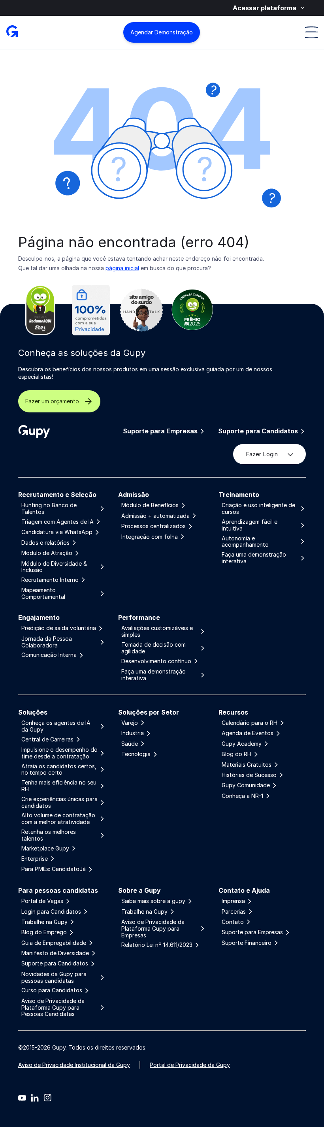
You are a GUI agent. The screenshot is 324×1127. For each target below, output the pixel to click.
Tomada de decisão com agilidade (153, 648)
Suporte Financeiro (246, 943)
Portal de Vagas (42, 901)
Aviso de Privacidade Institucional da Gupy (74, 1064)
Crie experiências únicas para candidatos (59, 802)
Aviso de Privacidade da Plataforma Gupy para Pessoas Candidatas (53, 1008)
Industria (132, 733)
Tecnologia (136, 754)
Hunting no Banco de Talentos (49, 508)
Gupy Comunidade (246, 785)
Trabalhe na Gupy (44, 922)
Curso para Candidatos (51, 990)
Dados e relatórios (45, 543)
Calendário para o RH (249, 723)
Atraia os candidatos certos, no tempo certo (58, 769)
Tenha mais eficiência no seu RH (58, 785)
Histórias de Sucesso (249, 775)
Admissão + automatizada (155, 516)
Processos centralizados (153, 526)
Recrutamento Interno (50, 580)
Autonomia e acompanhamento (245, 541)
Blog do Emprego (44, 932)
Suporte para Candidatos (258, 431)
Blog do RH (236, 754)
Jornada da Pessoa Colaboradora (46, 642)
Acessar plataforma (264, 8)
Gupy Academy (242, 744)
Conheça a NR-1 (242, 796)
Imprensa (233, 901)
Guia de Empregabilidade (53, 943)
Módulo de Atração (46, 553)
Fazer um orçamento (52, 401)
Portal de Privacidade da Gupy (190, 1064)
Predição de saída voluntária (58, 628)
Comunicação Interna (49, 655)
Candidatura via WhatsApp (56, 532)
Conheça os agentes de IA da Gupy (55, 726)
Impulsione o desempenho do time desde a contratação (59, 753)
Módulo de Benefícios (150, 505)
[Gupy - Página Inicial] (12, 32)
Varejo (129, 723)
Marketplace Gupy (45, 848)
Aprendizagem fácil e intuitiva (249, 525)
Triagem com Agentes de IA (57, 522)
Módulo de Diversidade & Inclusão (54, 567)
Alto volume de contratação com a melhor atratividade (58, 818)
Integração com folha (149, 537)
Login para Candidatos (51, 912)
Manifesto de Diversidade (55, 953)
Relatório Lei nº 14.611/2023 (156, 945)
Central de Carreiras (47, 739)
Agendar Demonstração (161, 32)
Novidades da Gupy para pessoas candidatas (54, 977)
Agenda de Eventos (247, 733)
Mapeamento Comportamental (43, 593)
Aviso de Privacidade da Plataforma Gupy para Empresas (153, 929)
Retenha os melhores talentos (48, 835)
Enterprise (34, 859)
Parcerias (234, 912)
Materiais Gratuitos (246, 765)
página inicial (122, 268)
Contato (233, 922)
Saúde (129, 744)
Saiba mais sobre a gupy (153, 901)
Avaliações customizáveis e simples (157, 631)
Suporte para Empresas (160, 431)
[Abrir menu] (311, 32)
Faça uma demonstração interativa (254, 557)
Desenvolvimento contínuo (156, 661)
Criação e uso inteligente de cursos (258, 508)
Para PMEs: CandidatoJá (53, 869)
